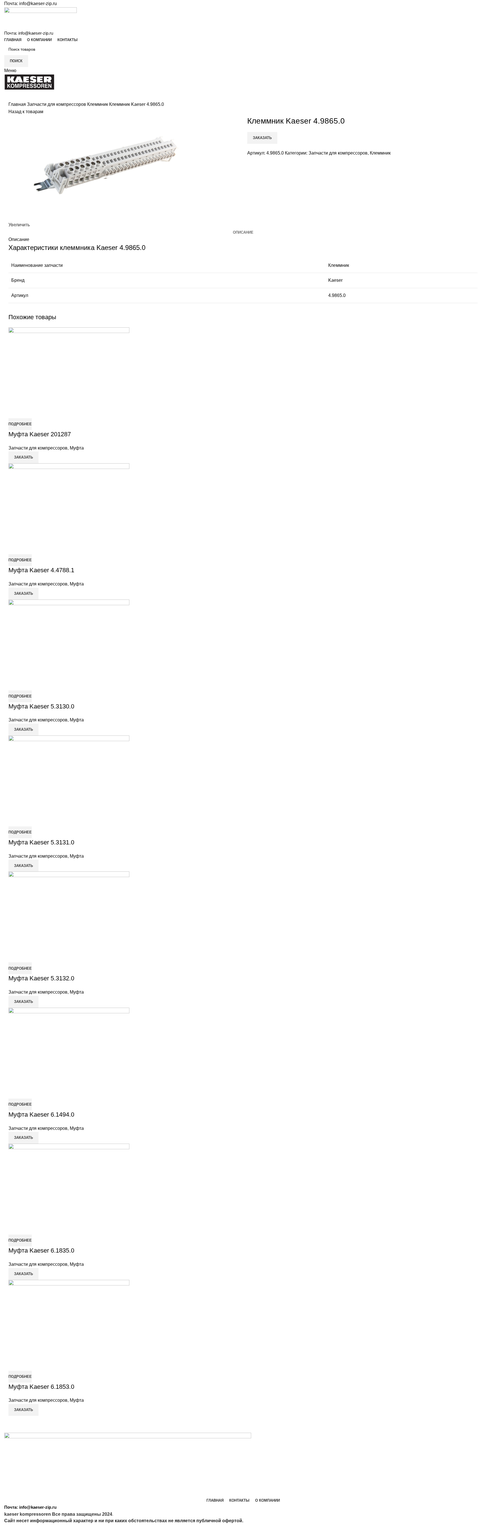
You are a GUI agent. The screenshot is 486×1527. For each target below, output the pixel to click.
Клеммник (98, 104)
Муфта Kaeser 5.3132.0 (41, 978)
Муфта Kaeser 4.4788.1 (41, 570)
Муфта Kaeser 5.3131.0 (41, 842)
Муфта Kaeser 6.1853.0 (41, 1386)
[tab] (243, 232)
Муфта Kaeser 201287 (39, 434)
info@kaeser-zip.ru (38, 3)
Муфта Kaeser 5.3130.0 (41, 706)
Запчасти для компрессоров (57, 104)
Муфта (77, 448)
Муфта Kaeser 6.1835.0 (41, 1250)
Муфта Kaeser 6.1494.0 (41, 1114)
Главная (17, 104)
